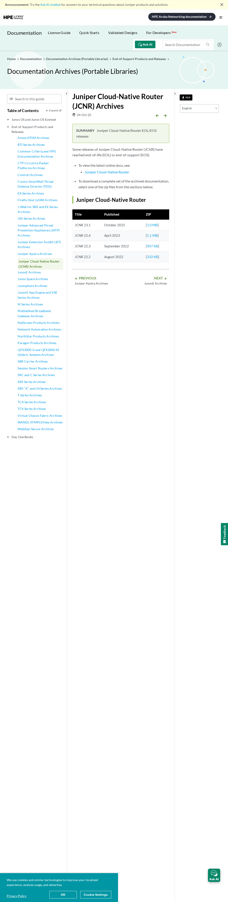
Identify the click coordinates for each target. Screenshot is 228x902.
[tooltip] (186, 97)
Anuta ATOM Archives (33, 138)
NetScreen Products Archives (38, 323)
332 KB (152, 257)
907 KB (152, 246)
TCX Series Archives (32, 409)
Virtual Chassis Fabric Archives (40, 415)
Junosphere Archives (32, 286)
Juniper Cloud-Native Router (107, 172)
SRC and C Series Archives (36, 375)
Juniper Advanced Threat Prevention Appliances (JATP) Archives (38, 230)
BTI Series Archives (31, 144)
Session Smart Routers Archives (40, 368)
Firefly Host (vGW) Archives (37, 200)
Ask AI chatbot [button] (50, 4)
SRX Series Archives (32, 382)
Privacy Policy (16, 896)
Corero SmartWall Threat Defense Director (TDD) (35, 184)
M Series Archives (30, 304)
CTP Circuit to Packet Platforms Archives (33, 165)
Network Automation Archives (39, 329)
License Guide (59, 32)
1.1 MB (152, 235)
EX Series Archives (31, 193)
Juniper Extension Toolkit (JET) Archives (39, 244)
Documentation (24, 33)
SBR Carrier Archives (33, 361)
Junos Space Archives (33, 279)
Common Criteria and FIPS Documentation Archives (37, 153)
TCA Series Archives (32, 402)
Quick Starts (89, 32)
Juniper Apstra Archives (35, 254)
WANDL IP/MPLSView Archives (40, 422)
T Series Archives (30, 395)
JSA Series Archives (31, 218)
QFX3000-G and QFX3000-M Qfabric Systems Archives (38, 352)
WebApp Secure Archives (36, 429)
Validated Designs (122, 32)
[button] (214, 875)
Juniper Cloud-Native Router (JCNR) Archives (38, 263)
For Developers (161, 32)
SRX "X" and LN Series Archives (40, 388)
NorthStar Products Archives (38, 336)
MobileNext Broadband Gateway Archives (34, 313)
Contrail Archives (30, 175)
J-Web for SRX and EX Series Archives (38, 209)
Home (11, 59)
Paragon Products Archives (37, 343)
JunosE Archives (29, 272)
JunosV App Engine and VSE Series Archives (37, 295)
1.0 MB (152, 225)
